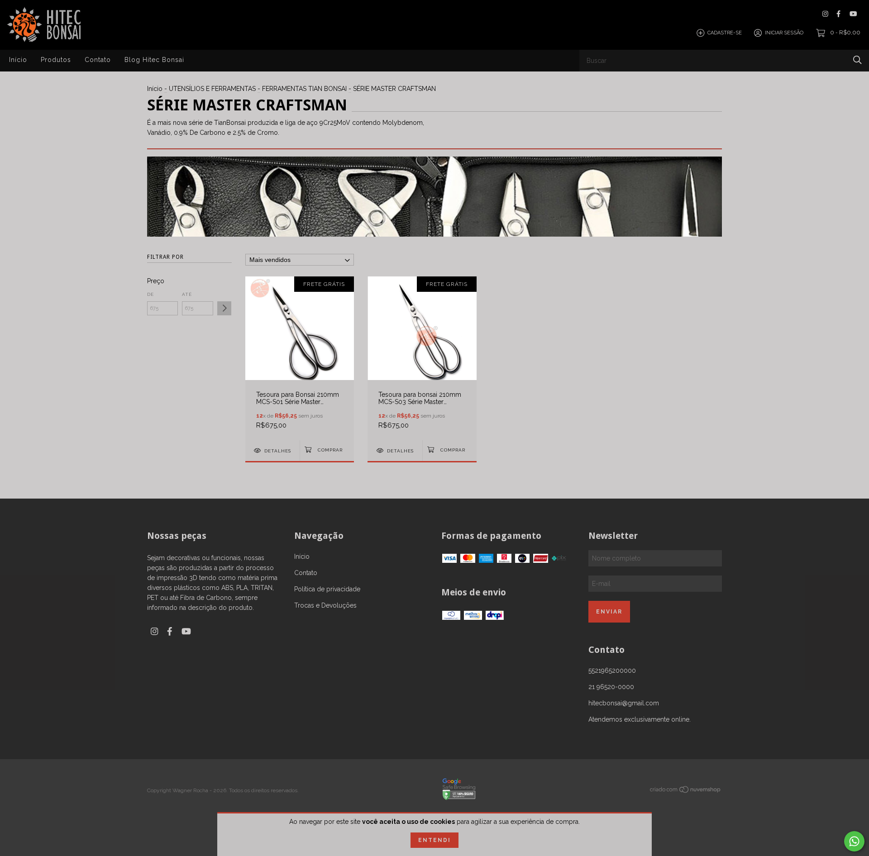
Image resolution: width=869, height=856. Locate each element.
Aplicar (224, 308)
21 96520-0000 (611, 686)
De (150, 294)
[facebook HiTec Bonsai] (838, 14)
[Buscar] (857, 60)
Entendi (434, 840)
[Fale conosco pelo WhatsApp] (854, 841)
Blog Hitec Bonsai (154, 59)
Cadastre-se (724, 33)
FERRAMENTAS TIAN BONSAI (304, 88)
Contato (98, 59)
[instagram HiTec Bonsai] (825, 14)
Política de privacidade (327, 589)
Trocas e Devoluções (325, 605)
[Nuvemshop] (685, 791)
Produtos (56, 59)
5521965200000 (612, 670)
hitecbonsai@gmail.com (623, 703)
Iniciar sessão (784, 33)
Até (187, 294)
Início (18, 59)
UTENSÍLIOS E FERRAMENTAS (212, 88)
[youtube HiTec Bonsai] (853, 14)
